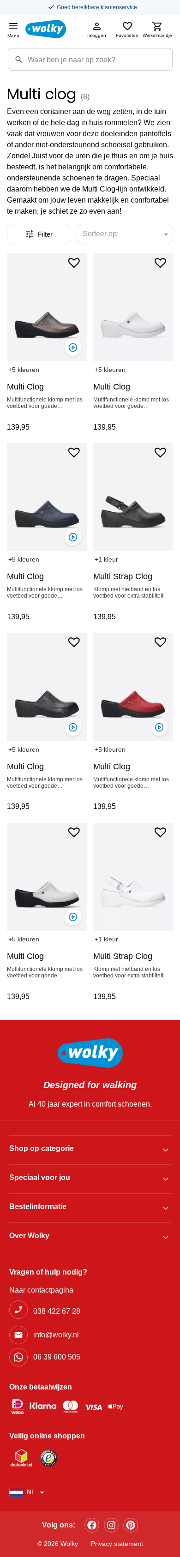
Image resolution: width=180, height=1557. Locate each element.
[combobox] (125, 234)
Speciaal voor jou (39, 1177)
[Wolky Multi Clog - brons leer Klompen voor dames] (47, 307)
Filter (45, 234)
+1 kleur (106, 559)
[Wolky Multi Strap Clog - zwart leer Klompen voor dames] (133, 497)
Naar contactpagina (41, 1290)
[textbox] (104, 234)
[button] (74, 262)
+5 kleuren (23, 369)
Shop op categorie (41, 1148)
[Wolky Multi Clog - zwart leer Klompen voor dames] (47, 687)
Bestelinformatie (37, 1206)
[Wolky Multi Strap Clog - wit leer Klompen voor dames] (133, 877)
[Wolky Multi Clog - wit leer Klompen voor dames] (133, 307)
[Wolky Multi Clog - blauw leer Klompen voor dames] (47, 497)
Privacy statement (117, 1543)
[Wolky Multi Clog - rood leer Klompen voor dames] (133, 687)
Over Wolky (29, 1236)
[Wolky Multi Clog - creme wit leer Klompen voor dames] (47, 877)
